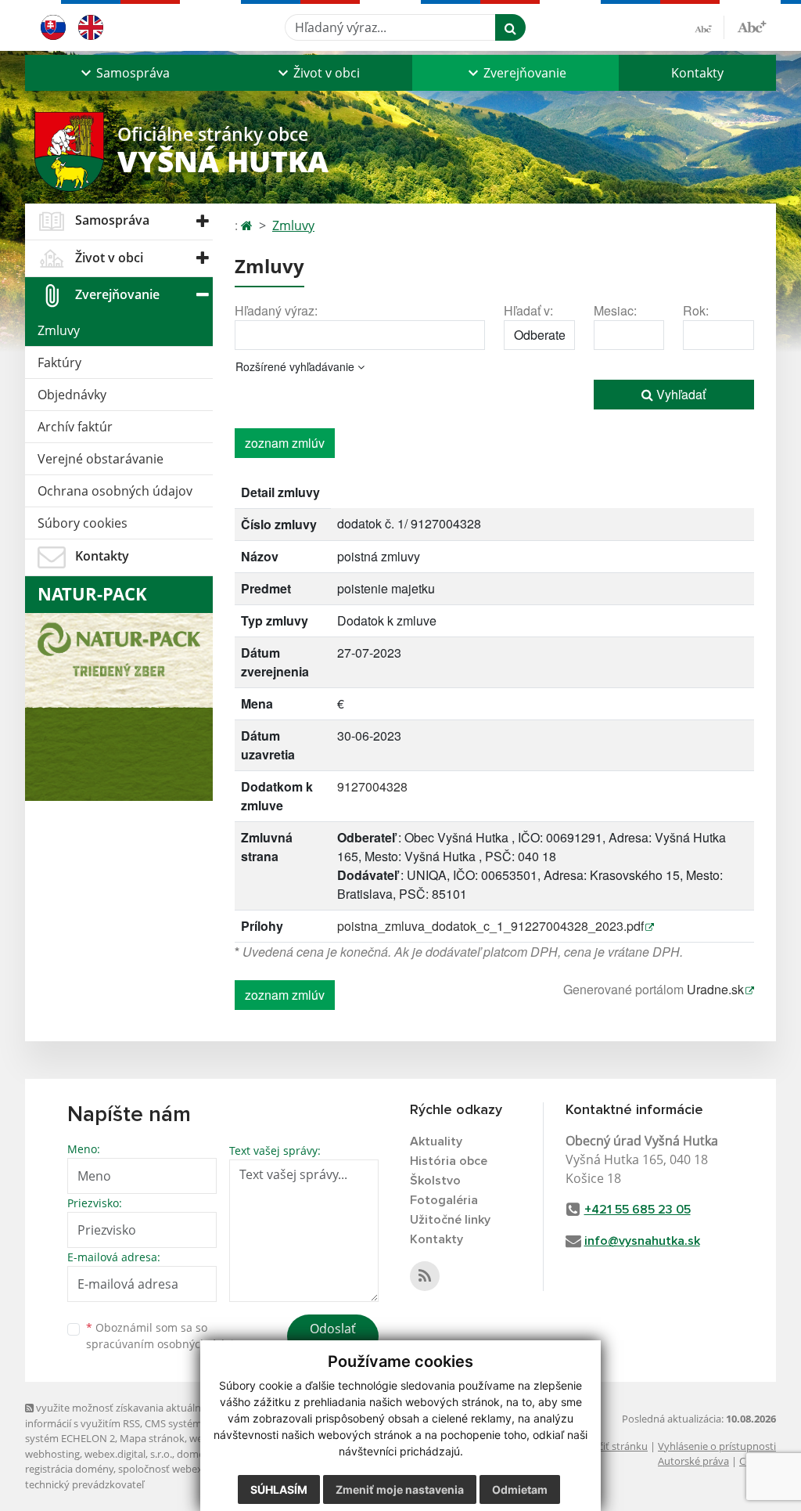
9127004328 (372, 786)
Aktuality (436, 1141)
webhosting (52, 1454)
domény (196, 1454)
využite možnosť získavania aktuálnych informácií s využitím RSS (121, 1415)
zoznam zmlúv (285, 443)
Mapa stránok (152, 1438)
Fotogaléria (444, 1200)
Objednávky (72, 394)
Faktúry (59, 362)
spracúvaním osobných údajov (166, 1343)
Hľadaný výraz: (276, 310)
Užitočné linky (450, 1219)
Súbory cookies (83, 523)
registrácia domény (69, 1469)
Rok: (696, 310)
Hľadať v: (528, 310)
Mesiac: (615, 310)
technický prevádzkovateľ (84, 1484)
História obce (448, 1161)
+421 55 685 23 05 (637, 1209)
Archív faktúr (75, 426)
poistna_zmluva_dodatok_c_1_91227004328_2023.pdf (490, 926)
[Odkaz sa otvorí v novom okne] (425, 1276)
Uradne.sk (715, 989)
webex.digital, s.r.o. (128, 1454)
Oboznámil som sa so (166, 1335)
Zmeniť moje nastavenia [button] (400, 1489)
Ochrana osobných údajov (115, 490)
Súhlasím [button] (278, 1489)
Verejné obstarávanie (100, 458)
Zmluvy (59, 330)
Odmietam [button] (520, 1489)
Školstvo (435, 1180)
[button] (123, 73)
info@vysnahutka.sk (642, 1241)
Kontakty (697, 72)
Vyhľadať (679, 394)
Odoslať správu (333, 1338)
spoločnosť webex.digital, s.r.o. (189, 1469)
